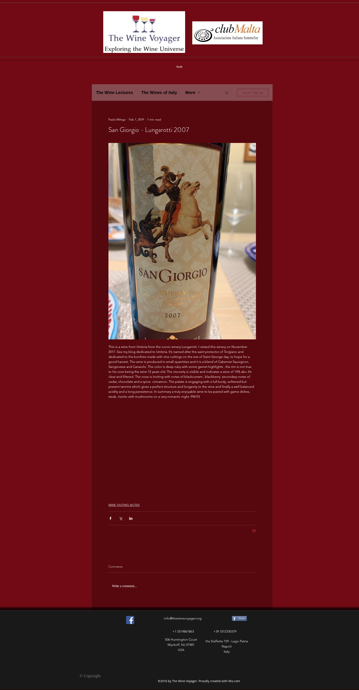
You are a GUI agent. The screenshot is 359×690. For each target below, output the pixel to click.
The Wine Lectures (114, 92)
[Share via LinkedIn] (131, 518)
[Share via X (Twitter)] (121, 518)
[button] (227, 92)
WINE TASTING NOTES (124, 505)
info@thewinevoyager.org (183, 618)
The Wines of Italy (159, 92)
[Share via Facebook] (110, 518)
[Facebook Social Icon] (130, 620)
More (190, 92)
